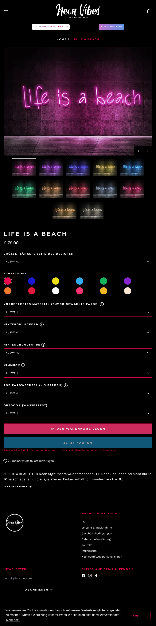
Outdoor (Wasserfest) (26, 405)
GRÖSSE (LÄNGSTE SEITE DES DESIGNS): (39, 253)
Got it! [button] (137, 615)
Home (62, 39)
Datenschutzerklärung (96, 539)
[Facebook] (83, 575)
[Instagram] (90, 575)
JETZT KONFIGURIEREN (111, 26)
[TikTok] (96, 575)
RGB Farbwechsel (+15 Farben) (33, 385)
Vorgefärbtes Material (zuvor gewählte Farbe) (51, 304)
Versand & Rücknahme (97, 527)
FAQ (84, 522)
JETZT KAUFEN (78, 443)
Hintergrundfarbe (22, 344)
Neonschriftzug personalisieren (102, 556)
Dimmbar (12, 364)
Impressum (89, 550)
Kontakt (87, 545)
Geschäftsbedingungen (97, 533)
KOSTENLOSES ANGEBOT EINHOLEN (50, 26)
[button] (149, 11)
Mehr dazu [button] (13, 620)
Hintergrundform (21, 324)
